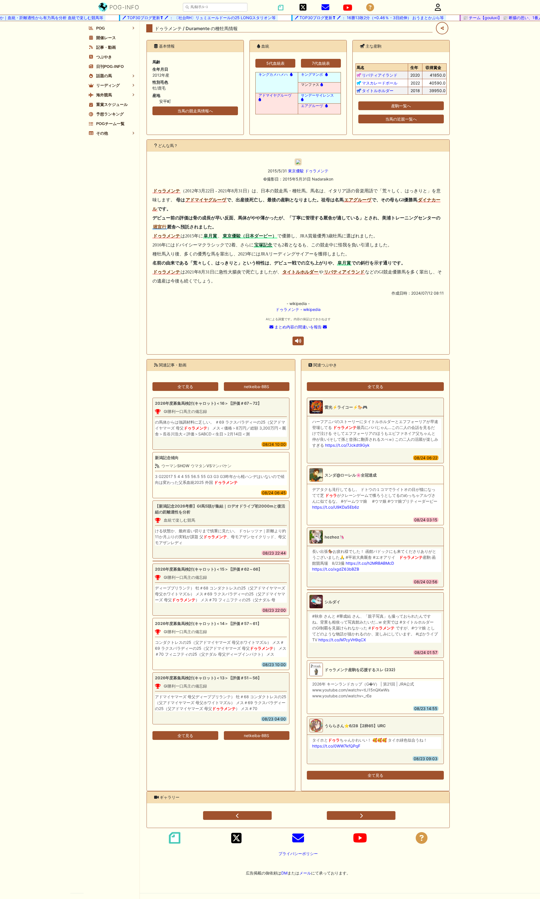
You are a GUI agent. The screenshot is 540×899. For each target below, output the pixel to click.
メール (305, 873)
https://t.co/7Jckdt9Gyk (347, 445)
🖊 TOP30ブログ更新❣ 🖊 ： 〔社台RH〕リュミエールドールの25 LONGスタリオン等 (190, 17)
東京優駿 (296, 170)
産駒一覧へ (401, 105)
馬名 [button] (360, 67)
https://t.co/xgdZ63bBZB (335, 569)
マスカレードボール (379, 83)
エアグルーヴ (312, 106)
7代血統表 (321, 63)
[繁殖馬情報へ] (290, 74)
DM (284, 873)
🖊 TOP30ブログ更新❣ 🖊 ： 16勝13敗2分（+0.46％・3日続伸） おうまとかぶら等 (360, 17)
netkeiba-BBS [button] (256, 386)
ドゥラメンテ (316, 170)
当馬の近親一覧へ (401, 119)
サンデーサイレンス (317, 95)
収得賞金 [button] (433, 67)
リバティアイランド (379, 75)
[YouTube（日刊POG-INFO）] (347, 7)
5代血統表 (275, 63)
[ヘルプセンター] (370, 7)
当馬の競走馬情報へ (195, 110)
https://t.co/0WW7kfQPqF (336, 746)
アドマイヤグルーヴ (274, 95)
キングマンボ (312, 74)
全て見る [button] (185, 386)
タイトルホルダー (377, 90)
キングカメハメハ (273, 74)
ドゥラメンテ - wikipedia (298, 309)
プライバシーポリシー (298, 853)
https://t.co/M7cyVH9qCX (342, 639)
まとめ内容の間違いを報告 (298, 326)
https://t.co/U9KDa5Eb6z (335, 507)
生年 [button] (414, 67)
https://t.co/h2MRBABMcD (370, 563)
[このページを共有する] (442, 28)
